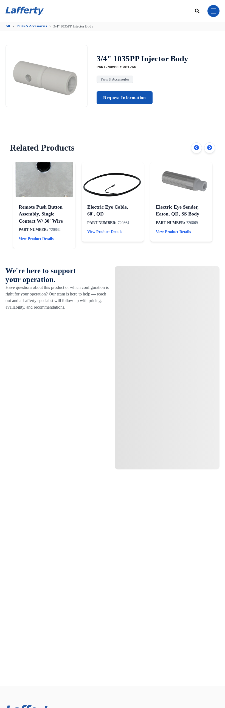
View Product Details (36, 239)
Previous (196, 147)
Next (209, 147)
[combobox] (197, 11)
